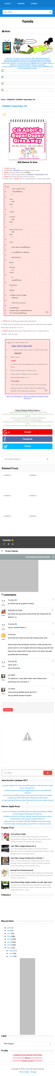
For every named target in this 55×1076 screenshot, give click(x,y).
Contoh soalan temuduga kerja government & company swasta (28, 824)
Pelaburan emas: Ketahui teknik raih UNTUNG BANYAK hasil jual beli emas (28, 423)
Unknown (12, 634)
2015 (9, 939)
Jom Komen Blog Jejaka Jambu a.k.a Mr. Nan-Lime (31, 882)
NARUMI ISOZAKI (15, 610)
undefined (7, 475)
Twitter (27, 446)
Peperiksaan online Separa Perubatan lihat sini (28, 819)
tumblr (11, 272)
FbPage (17, 257)
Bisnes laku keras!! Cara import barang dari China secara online (28, 62)
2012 (9, 948)
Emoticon (8, 710)
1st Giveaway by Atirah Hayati (37, 557)
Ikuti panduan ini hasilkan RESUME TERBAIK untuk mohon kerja (28, 821)
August (12, 951)
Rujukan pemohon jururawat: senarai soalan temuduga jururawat (28, 816)
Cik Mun (12, 217)
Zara (11, 307)
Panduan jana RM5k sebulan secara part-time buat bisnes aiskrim (28, 795)
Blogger (34, 1072)
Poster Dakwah (11, 551)
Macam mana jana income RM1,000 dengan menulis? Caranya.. (28, 426)
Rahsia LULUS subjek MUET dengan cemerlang (28, 65)
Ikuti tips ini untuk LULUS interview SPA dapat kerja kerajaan (28, 58)
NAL (13, 257)
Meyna (11, 262)
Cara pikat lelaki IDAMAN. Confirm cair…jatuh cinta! (28, 412)
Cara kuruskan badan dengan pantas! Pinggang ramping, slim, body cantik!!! (28, 415)
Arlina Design (24, 1072)
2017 (9, 934)
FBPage (18, 280)
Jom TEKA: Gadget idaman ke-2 (23, 846)
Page (21, 191)
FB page (12, 267)
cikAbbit (27, 172)
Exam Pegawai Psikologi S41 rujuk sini (28, 814)
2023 (9, 928)
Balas (3, 605)
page (27, 252)
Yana (11, 199)
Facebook (27, 439)
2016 (9, 936)
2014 (9, 942)
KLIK (32, 176)
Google (27, 432)
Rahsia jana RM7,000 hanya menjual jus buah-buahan (28, 798)
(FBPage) (15, 297)
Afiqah (14, 191)
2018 (9, 931)
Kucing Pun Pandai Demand (21, 870)
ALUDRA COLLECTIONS (18, 295)
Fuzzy (14, 252)
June (11, 956)
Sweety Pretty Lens (16, 229)
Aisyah (11, 211)
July (10, 953)
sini (17, 327)
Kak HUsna (13, 285)
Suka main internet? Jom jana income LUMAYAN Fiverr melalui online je (28, 63)
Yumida (7, 540)
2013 (9, 945)
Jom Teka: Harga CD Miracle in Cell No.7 (26, 858)
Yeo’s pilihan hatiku (18, 834)
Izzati (11, 242)
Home (3, 99)
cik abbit (11, 675)
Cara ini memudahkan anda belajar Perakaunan (28, 418)
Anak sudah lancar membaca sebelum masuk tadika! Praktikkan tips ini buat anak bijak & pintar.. (28, 67)
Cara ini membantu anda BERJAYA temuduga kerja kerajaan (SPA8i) (28, 811)
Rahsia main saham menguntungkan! (28, 420)
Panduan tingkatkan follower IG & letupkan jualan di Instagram (28, 60)
